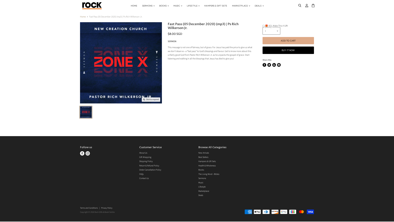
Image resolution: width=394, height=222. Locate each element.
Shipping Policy (146, 161)
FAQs (141, 174)
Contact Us (144, 178)
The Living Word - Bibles (208, 174)
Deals (258, 5)
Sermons (147, 5)
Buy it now (288, 50)
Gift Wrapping (145, 157)
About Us (143, 152)
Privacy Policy (106, 208)
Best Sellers (203, 157)
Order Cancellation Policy (150, 169)
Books (163, 5)
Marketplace (240, 5)
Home (134, 5)
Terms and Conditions (89, 208)
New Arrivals (203, 152)
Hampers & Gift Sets (215, 5)
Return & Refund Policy (149, 165)
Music (177, 5)
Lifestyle (192, 5)
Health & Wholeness (207, 165)
